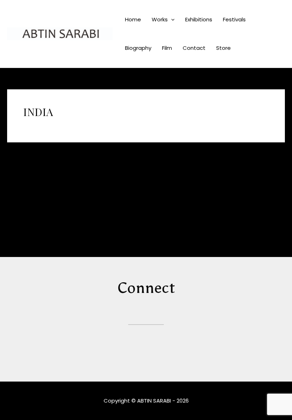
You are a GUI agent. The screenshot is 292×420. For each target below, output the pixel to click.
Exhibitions (198, 19)
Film (167, 48)
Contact (194, 48)
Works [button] (160, 19)
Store (223, 48)
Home (133, 19)
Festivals (234, 19)
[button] (171, 19)
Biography (138, 48)
